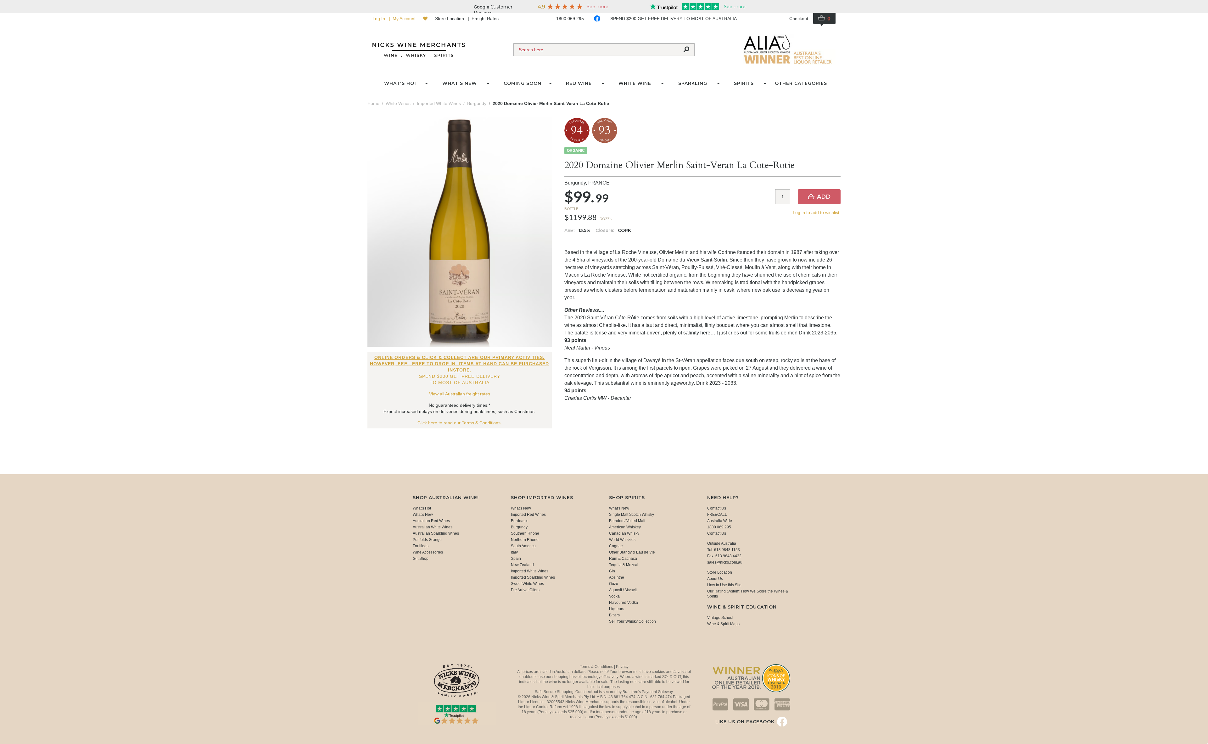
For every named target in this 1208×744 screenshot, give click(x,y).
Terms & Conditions (597, 666)
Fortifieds (420, 546)
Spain (516, 558)
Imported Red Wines (528, 514)
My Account (405, 18)
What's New (423, 514)
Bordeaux (519, 521)
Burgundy (519, 527)
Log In (379, 18)
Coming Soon (522, 83)
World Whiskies (622, 539)
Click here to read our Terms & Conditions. (459, 422)
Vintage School (720, 617)
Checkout (798, 18)
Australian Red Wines (431, 521)
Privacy (622, 666)
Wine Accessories (428, 552)
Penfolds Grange (427, 539)
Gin (612, 571)
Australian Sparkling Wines (436, 533)
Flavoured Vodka (623, 602)
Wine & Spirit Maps (723, 624)
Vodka (614, 596)
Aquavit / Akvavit (623, 590)
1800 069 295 (570, 18)
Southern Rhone (525, 533)
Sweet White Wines (527, 583)
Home (373, 103)
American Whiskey (625, 527)
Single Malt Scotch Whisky (631, 514)
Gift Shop (420, 558)
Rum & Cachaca (623, 558)
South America (523, 546)
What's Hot (401, 83)
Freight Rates (486, 18)
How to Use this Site (724, 585)
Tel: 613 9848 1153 (723, 550)
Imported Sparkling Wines (533, 577)
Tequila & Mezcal (623, 565)
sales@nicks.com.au (724, 562)
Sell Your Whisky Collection (632, 621)
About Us (715, 578)
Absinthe (616, 577)
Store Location (450, 18)
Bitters (614, 615)
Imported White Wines (529, 571)
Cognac (616, 546)
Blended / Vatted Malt (627, 521)
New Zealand (522, 565)
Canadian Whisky (624, 533)
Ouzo (613, 583)
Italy (514, 552)
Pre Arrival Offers (525, 590)
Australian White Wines (432, 527)
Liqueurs (616, 609)
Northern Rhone (525, 539)
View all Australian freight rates (459, 393)
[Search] (686, 50)
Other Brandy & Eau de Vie (632, 552)
